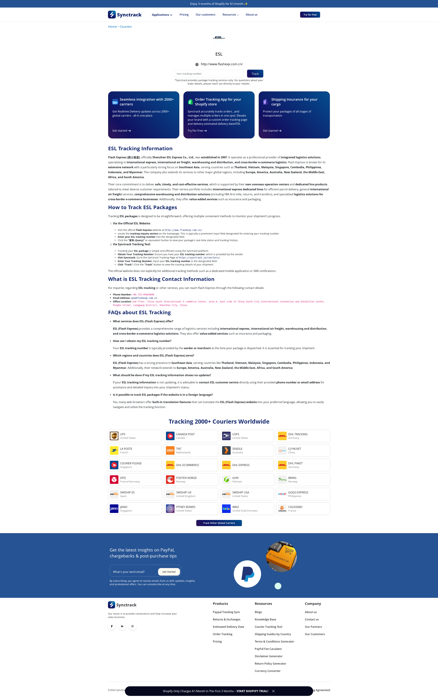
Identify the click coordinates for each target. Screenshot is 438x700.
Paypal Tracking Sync (226, 612)
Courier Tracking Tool (268, 627)
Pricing (184, 14)
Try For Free (195, 130)
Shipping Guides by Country (273, 634)
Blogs (258, 612)
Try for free (310, 14)
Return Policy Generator (270, 663)
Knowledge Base (265, 619)
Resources (229, 14)
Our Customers (315, 634)
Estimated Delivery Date (228, 627)
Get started (119, 130)
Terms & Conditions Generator (274, 641)
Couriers (126, 26)
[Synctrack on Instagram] (132, 626)
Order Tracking (222, 634)
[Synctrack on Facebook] (112, 626)
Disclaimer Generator (269, 656)
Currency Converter (268, 671)
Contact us (312, 619)
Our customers (205, 14)
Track (255, 74)
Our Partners (313, 627)
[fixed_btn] (273, 691)
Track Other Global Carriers (219, 523)
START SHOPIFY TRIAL (252, 691)
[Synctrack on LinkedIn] (122, 626)
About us (251, 14)
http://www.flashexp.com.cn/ (222, 64)
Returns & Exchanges (226, 619)
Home (112, 26)
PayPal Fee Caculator (268, 649)
